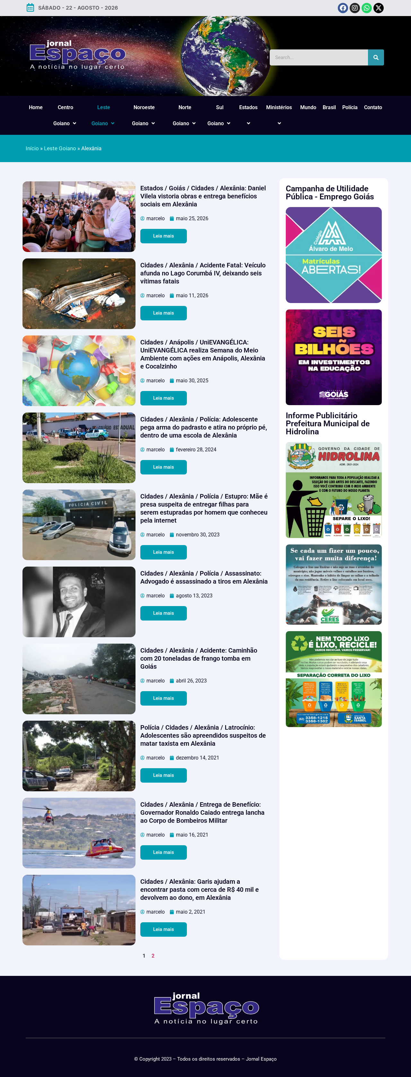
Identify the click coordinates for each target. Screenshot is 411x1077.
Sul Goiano (215, 115)
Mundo (308, 107)
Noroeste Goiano (143, 115)
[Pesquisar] (376, 57)
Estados (248, 107)
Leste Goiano (101, 115)
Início (32, 148)
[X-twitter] (378, 8)
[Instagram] (355, 8)
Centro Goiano (63, 115)
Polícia (350, 107)
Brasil (329, 107)
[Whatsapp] (367, 8)
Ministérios (279, 107)
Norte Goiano (182, 115)
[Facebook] (343, 8)
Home (36, 107)
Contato (373, 107)
